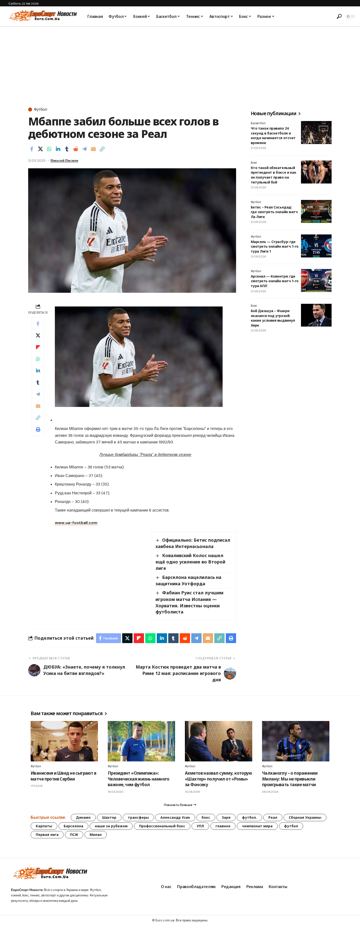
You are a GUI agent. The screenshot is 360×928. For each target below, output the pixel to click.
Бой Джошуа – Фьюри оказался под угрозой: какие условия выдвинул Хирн (273, 318)
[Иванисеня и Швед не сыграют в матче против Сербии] (64, 741)
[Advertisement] (180, 63)
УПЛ (200, 826)
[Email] (93, 149)
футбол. (249, 817)
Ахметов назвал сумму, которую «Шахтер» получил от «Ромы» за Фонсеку (218, 779)
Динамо (83, 817)
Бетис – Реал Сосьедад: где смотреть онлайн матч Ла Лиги (274, 212)
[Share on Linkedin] (58, 149)
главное (223, 826)
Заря (226, 817)
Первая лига (47, 834)
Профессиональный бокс (162, 826)
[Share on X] (40, 149)
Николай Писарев (64, 160)
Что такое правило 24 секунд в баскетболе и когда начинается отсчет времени (273, 135)
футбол (291, 826)
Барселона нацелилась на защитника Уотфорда (188, 580)
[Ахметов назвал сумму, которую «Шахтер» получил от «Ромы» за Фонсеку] (218, 741)
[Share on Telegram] (84, 149)
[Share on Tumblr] (66, 149)
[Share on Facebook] (31, 149)
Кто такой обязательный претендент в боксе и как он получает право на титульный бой (273, 174)
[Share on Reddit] (75, 149)
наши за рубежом (111, 826)
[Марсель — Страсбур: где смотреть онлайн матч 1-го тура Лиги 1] (316, 245)
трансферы (138, 817)
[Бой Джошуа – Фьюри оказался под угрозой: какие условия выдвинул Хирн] (316, 315)
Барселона (73, 826)
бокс (206, 817)
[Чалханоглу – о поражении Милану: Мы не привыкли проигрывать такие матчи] (295, 741)
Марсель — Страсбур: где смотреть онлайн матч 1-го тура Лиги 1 (275, 246)
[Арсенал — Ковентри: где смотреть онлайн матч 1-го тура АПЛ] (316, 280)
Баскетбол (258, 123)
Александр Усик (175, 817)
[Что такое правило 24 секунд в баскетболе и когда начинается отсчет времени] (316, 132)
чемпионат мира (257, 826)
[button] (339, 16)
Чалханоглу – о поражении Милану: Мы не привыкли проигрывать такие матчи (289, 779)
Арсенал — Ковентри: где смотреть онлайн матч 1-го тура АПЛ (275, 281)
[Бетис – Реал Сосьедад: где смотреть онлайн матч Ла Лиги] (316, 211)
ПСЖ (74, 834)
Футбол (40, 109)
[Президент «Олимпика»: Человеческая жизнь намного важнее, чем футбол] (141, 741)
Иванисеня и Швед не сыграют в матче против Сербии (63, 776)
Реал (272, 817)
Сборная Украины (305, 817)
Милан (96, 834)
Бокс (254, 163)
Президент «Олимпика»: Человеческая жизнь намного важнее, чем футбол (138, 779)
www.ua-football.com (76, 522)
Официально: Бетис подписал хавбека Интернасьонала (193, 543)
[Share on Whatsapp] (49, 149)
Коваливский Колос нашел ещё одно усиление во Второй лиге (190, 561)
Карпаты (44, 826)
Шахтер (109, 817)
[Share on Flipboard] (38, 347)
